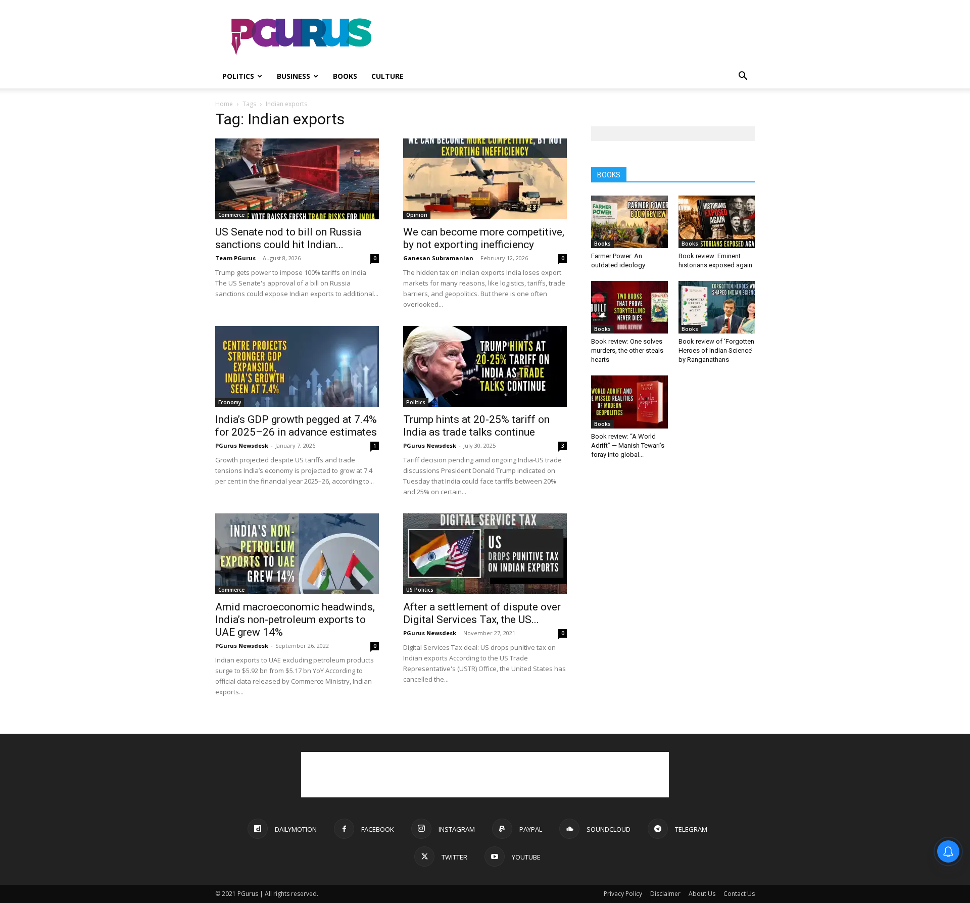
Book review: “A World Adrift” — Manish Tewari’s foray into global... (627, 445)
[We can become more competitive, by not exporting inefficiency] (485, 178)
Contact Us (739, 893)
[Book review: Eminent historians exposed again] (716, 222)
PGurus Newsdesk (241, 445)
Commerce (231, 214)
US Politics (419, 589)
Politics (238, 76)
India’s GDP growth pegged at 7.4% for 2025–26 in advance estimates (296, 425)
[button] (743, 77)
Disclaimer (665, 893)
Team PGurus (235, 258)
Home (224, 104)
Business (293, 76)
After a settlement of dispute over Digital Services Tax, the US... (482, 613)
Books (345, 76)
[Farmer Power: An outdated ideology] (629, 222)
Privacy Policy (623, 893)
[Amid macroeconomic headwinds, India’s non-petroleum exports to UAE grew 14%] (297, 553)
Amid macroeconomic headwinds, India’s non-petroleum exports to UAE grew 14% (295, 619)
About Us (702, 893)
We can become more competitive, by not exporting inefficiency (483, 238)
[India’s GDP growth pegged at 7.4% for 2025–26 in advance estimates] (297, 366)
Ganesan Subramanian (438, 258)
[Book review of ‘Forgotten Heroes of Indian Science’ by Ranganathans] (716, 307)
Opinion (416, 214)
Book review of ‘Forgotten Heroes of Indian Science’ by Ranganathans (716, 350)
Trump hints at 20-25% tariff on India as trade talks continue (476, 425)
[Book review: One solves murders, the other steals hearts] (629, 307)
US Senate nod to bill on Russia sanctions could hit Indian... (288, 238)
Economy (229, 402)
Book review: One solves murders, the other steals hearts (627, 350)
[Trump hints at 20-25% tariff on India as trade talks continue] (485, 366)
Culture (387, 76)
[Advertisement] (571, 37)
